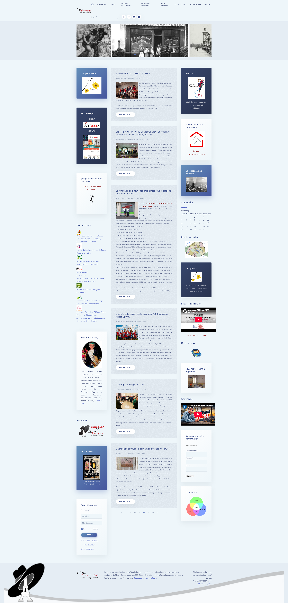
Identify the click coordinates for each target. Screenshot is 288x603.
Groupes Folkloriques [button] (127, 4)
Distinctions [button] (195, 4)
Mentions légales (205, 584)
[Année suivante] (185, 208)
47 (135, 512)
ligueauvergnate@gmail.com (145, 578)
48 (139, 512)
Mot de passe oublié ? (89, 541)
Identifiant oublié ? (88, 545)
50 (148, 512)
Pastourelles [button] (180, 4)
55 (166, 512)
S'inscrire (196, 151)
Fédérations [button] (102, 4)
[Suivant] (171, 512)
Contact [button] (208, 4)
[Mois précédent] (183, 208)
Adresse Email (192, 451)
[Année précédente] (182, 208)
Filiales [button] (114, 4)
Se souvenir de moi (90, 529)
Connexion (89, 535)
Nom (188, 465)
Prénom (189, 458)
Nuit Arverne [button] (164, 4)
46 (130, 512)
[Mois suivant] (186, 208)
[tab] (127, 54)
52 (157, 512)
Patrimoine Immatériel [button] (146, 4)
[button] (92, 4)
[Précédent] (117, 512)
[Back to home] (83, 10)
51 (153, 512)
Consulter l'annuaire (196, 154)
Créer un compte (87, 549)
